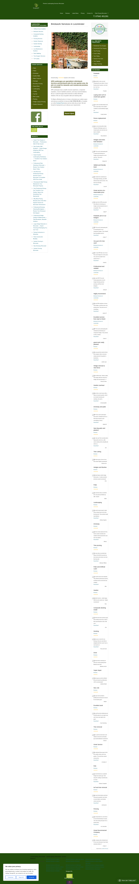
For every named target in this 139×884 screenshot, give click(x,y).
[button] (127, 880)
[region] (21, 872)
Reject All (21, 877)
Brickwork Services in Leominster (73, 868)
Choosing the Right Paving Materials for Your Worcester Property (40, 183)
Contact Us (90, 13)
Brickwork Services (38, 31)
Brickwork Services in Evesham (73, 861)
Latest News (75, 13)
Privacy (83, 13)
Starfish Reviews (105, 848)
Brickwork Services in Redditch (53, 870)
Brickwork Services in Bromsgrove (93, 868)
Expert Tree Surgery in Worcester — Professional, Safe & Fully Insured (40, 141)
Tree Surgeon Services (39, 56)
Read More (96, 89)
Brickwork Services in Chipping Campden (95, 865)
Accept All (31, 877)
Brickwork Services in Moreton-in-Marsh (55, 867)
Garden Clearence (38, 41)
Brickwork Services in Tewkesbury (93, 859)
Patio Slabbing (37, 53)
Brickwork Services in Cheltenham (73, 865)
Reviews (67, 13)
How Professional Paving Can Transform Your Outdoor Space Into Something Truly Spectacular (39, 192)
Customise (10, 877)
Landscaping (37, 46)
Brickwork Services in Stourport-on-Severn (95, 867)
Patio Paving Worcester (100, 13)
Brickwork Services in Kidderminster (54, 868)
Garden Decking (38, 43)
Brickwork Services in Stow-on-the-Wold (74, 867)
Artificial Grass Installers (40, 29)
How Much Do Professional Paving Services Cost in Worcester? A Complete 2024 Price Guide (39, 175)
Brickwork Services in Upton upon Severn (75, 859)
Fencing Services (38, 38)
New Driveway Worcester (40, 245)
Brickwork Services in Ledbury (52, 859)
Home (61, 13)
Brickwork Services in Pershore (53, 865)
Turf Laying (36, 58)
